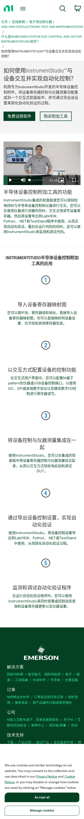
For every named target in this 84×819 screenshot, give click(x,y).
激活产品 (42, 742)
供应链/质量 (57, 725)
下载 (10, 742)
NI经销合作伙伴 (18, 697)
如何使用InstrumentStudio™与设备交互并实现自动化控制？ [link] (41, 53)
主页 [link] (4, 21)
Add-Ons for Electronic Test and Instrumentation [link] (42, 26)
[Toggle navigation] (23, 9)
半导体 (55, 679)
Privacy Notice (46, 776)
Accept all (42, 797)
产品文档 (24, 742)
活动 (74, 725)
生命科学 (39, 679)
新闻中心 (37, 725)
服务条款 (21, 702)
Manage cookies (42, 810)
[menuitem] (62, 9)
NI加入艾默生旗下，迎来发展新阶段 (33, 719)
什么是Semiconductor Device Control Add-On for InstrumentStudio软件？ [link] (41, 39)
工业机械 (21, 679)
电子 (68, 674)
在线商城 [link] (18, 21)
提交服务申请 (63, 742)
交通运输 (71, 679)
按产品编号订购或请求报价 (52, 702)
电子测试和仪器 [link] (40, 21)
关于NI (68, 719)
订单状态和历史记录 (48, 697)
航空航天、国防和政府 (44, 674)
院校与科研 (15, 674)
